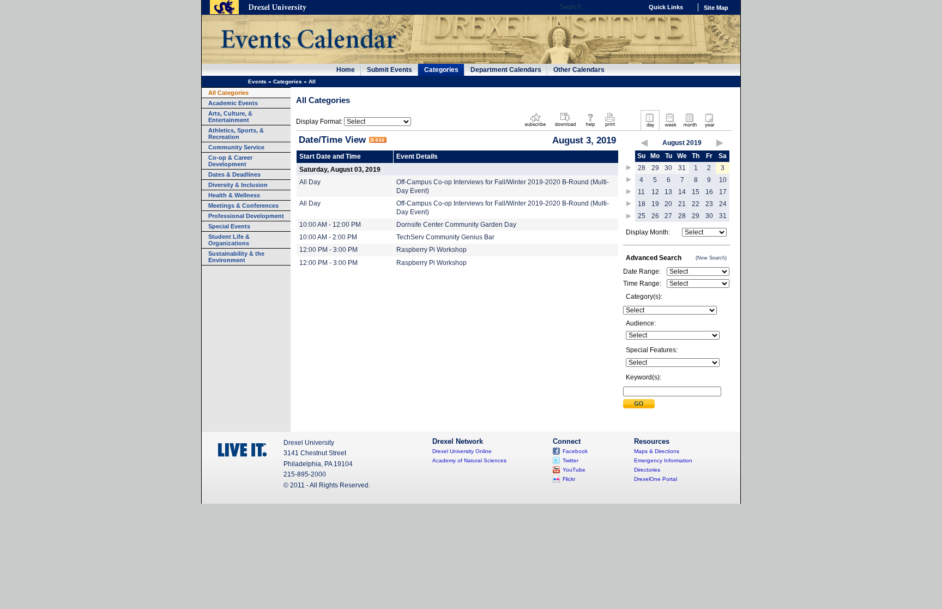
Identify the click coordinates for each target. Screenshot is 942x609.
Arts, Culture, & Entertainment (230, 116)
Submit (639, 403)
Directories (647, 470)
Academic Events (233, 103)
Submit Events (389, 70)
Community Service (236, 147)
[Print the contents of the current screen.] (610, 127)
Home (345, 70)
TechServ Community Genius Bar (445, 237)
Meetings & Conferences (243, 205)
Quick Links (666, 7)
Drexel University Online (462, 451)
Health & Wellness (234, 195)
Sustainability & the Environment (236, 256)
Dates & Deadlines (234, 174)
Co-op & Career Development (230, 160)
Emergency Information (663, 460)
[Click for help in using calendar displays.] (590, 127)
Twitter (570, 460)
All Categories (228, 92)
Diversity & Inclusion (238, 185)
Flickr (569, 479)
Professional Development (246, 216)
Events (257, 82)
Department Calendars (505, 70)
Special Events (229, 226)
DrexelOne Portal (655, 479)
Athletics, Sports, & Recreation (236, 133)
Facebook (575, 451)
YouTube (574, 470)
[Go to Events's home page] (308, 54)
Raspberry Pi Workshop (431, 249)
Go (631, 7)
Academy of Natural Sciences (469, 460)
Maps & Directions (656, 451)
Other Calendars (579, 70)
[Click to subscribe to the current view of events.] (535, 127)
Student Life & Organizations (229, 239)
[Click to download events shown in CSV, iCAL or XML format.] (565, 127)
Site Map (716, 7)
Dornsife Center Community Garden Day (456, 224)
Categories (441, 70)
